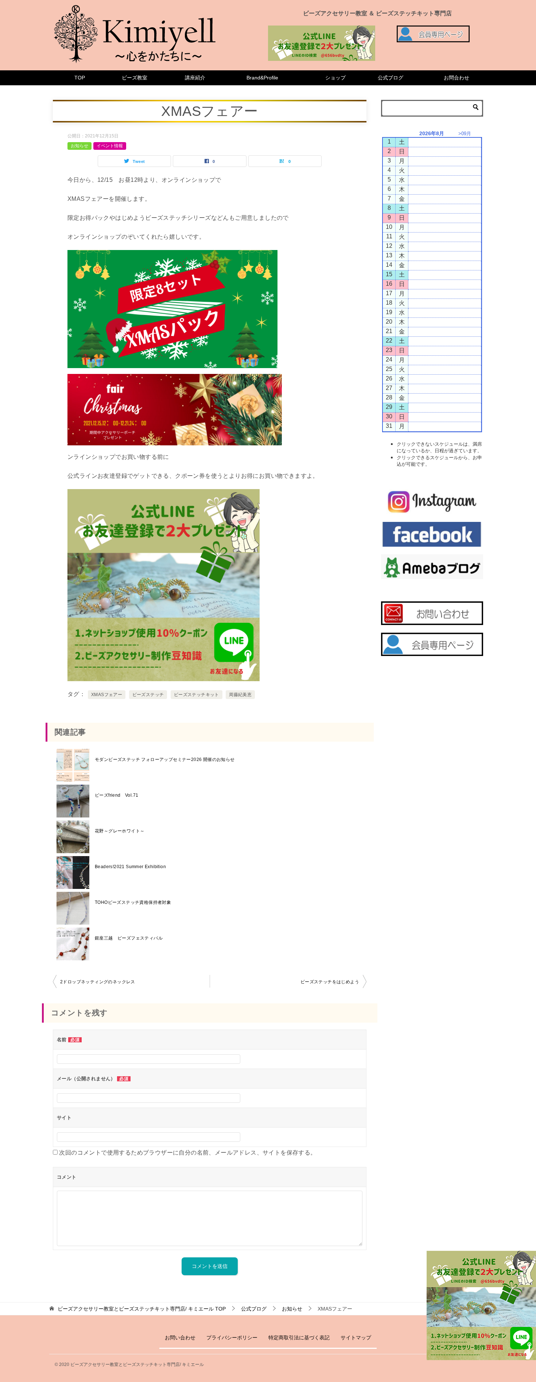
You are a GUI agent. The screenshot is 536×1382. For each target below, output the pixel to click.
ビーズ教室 (134, 78)
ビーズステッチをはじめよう (329, 981)
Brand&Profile (262, 78)
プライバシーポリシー (231, 1337)
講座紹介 (195, 78)
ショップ (335, 78)
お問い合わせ (180, 1337)
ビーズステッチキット (196, 694)
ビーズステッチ (148, 694)
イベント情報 (110, 145)
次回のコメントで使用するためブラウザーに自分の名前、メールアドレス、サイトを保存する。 (187, 1152)
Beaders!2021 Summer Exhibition (130, 866)
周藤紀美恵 (240, 694)
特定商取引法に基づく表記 (299, 1337)
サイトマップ (356, 1337)
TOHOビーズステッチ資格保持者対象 (133, 902)
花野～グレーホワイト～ (119, 831)
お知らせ (79, 145)
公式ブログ (390, 78)
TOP (79, 78)
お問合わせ (456, 78)
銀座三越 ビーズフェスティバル (129, 938)
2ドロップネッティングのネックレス (97, 981)
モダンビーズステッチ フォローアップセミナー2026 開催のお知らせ (165, 759)
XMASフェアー (106, 694)
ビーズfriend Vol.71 (116, 795)
